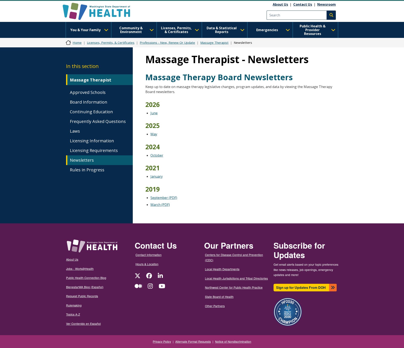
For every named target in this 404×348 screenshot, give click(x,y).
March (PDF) (160, 204)
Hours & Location (147, 264)
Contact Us (302, 4)
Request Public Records (82, 296)
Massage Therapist (214, 42)
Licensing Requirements (94, 150)
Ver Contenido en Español (83, 323)
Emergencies (267, 30)
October (156, 155)
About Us (280, 4)
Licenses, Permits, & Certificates (176, 30)
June (154, 113)
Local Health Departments (222, 269)
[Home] (100, 11)
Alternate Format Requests (193, 341)
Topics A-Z (73, 314)
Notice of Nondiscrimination (233, 341)
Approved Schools (88, 92)
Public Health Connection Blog (86, 278)
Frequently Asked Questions (98, 121)
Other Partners (215, 306)
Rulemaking (74, 305)
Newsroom (326, 4)
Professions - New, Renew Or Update (167, 42)
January (156, 176)
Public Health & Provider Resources (313, 30)
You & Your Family (85, 30)
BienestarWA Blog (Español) (85, 287)
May (153, 134)
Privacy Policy (162, 341)
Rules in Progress (87, 170)
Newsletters (82, 160)
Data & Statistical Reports (222, 30)
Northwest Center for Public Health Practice (234, 287)
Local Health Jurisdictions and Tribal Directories (236, 278)
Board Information (88, 102)
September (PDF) (163, 197)
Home (77, 42)
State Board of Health (219, 297)
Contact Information (149, 255)
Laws (75, 131)
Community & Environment (131, 30)
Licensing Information (92, 141)
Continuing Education (91, 112)
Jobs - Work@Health (80, 269)
